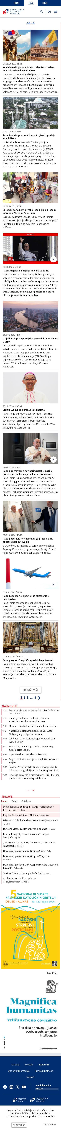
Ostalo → (26, 801)
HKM (16, 3)
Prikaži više (30, 690)
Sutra (14, 801)
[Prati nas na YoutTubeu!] (24, 1087)
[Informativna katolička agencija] (39, 1100)
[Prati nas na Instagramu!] (11, 1087)
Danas (4, 801)
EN (49, 11)
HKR (44, 3)
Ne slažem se (49, 1124)
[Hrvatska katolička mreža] (19, 1100)
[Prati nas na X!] (17, 1087)
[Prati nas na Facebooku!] (5, 1087)
